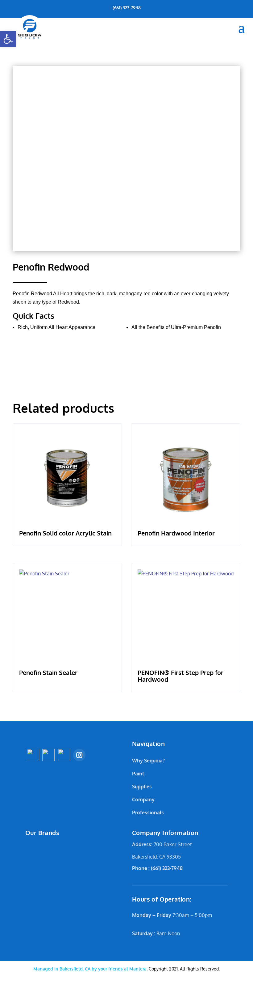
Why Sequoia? (148, 760)
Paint (138, 773)
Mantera (90, 968)
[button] (8, 39)
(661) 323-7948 (127, 7)
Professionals (148, 812)
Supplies (142, 786)
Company (143, 799)
